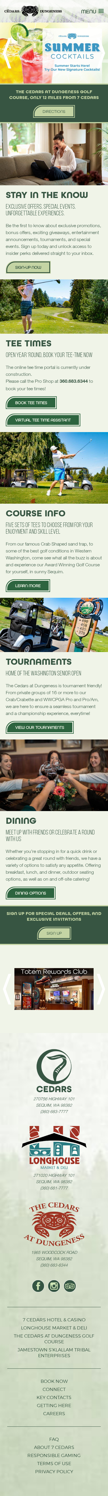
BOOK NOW (54, 1381)
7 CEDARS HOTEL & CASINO (54, 1320)
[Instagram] (54, 1286)
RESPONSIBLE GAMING (54, 1455)
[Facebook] (38, 1286)
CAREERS (54, 1413)
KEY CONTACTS (54, 1397)
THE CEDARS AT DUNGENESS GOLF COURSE (54, 1338)
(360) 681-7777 (54, 1188)
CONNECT (54, 1389)
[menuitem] (38, 1286)
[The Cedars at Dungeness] (33, 11)
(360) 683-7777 (54, 1111)
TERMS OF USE (54, 1463)
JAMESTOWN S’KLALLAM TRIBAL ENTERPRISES (54, 1352)
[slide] (54, 53)
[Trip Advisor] (70, 1286)
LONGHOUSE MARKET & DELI (54, 1328)
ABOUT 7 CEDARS (54, 1447)
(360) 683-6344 (54, 1265)
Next (101, 53)
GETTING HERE (54, 1405)
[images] (54, 1070)
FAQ (54, 1439)
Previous (7, 53)
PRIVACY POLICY (54, 1471)
